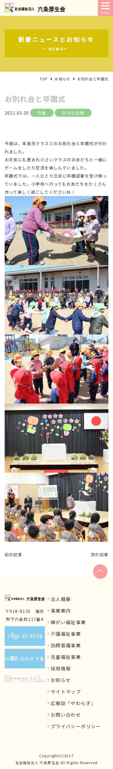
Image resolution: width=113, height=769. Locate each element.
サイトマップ (66, 691)
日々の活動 (73, 113)
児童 (41, 113)
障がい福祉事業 (68, 622)
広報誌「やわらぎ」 (73, 703)
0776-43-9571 (25, 636)
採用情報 (61, 668)
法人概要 (61, 599)
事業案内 (61, 610)
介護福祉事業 (66, 633)
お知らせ (61, 679)
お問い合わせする (25, 658)
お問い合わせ (66, 714)
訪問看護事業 (66, 645)
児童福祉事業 (66, 656)
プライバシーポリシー (76, 726)
